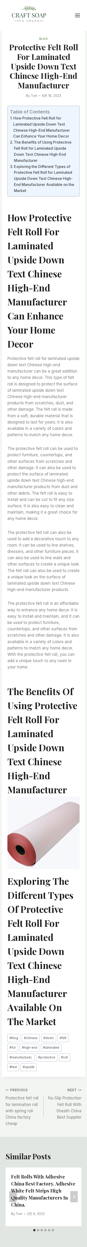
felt (63, 1038)
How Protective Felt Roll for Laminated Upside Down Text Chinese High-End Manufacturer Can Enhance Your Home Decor (41, 127)
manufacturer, (21, 1057)
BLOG (43, 38)
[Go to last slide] (13, 1196)
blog (14, 1038)
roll (64, 1057)
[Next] (74, 1196)
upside (29, 1067)
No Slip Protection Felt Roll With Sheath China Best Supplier (64, 1104)
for (13, 1047)
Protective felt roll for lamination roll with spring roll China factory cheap (22, 1107)
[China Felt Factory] (29, 15)
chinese (31, 1038)
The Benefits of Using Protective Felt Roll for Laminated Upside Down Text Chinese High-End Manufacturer (42, 151)
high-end (29, 1047)
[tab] (34, 1230)
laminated (51, 1047)
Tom (34, 96)
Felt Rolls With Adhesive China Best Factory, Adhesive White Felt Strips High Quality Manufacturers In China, (43, 1190)
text (13, 1067)
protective (46, 1057)
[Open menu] (80, 15)
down (48, 1038)
